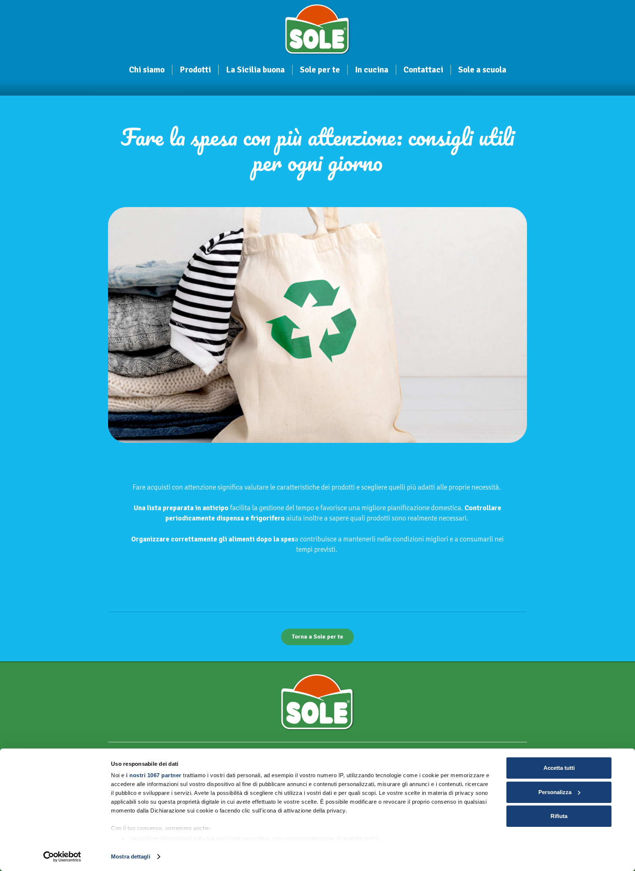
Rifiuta (558, 816)
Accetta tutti (559, 768)
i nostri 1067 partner (154, 775)
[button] (170, 71)
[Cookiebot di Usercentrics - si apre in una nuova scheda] (62, 856)
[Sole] (318, 29)
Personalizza (554, 792)
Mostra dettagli (130, 856)
